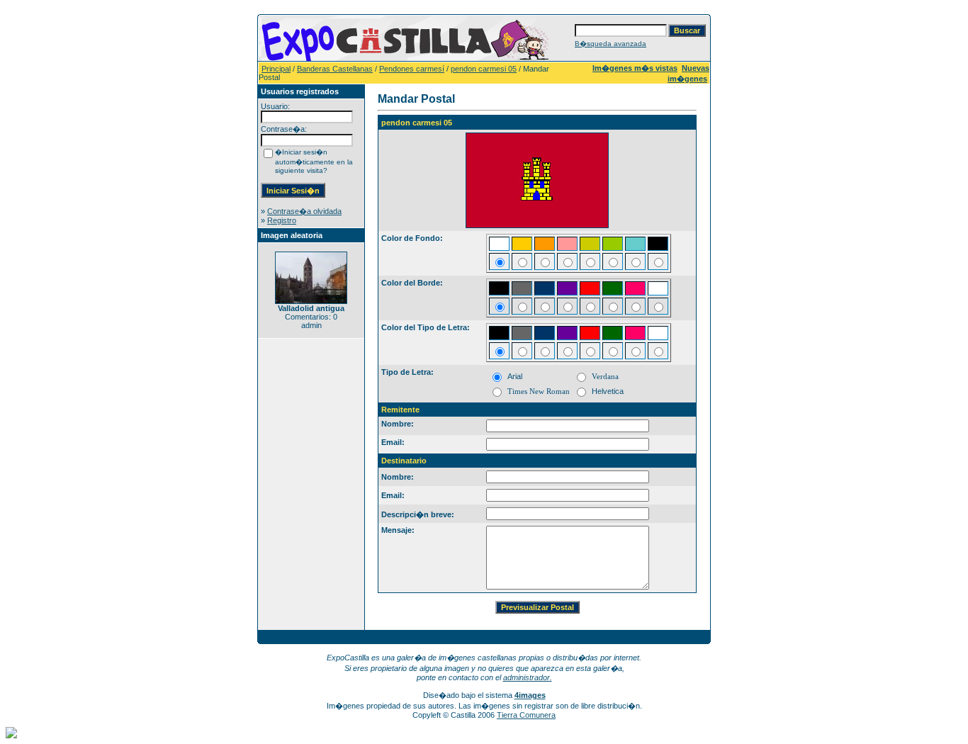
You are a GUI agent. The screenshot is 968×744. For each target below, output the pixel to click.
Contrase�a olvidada (304, 211)
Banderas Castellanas (335, 68)
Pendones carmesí (411, 68)
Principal (276, 68)
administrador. (527, 677)
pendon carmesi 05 (484, 68)
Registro (281, 220)
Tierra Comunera (526, 715)
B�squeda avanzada (610, 43)
